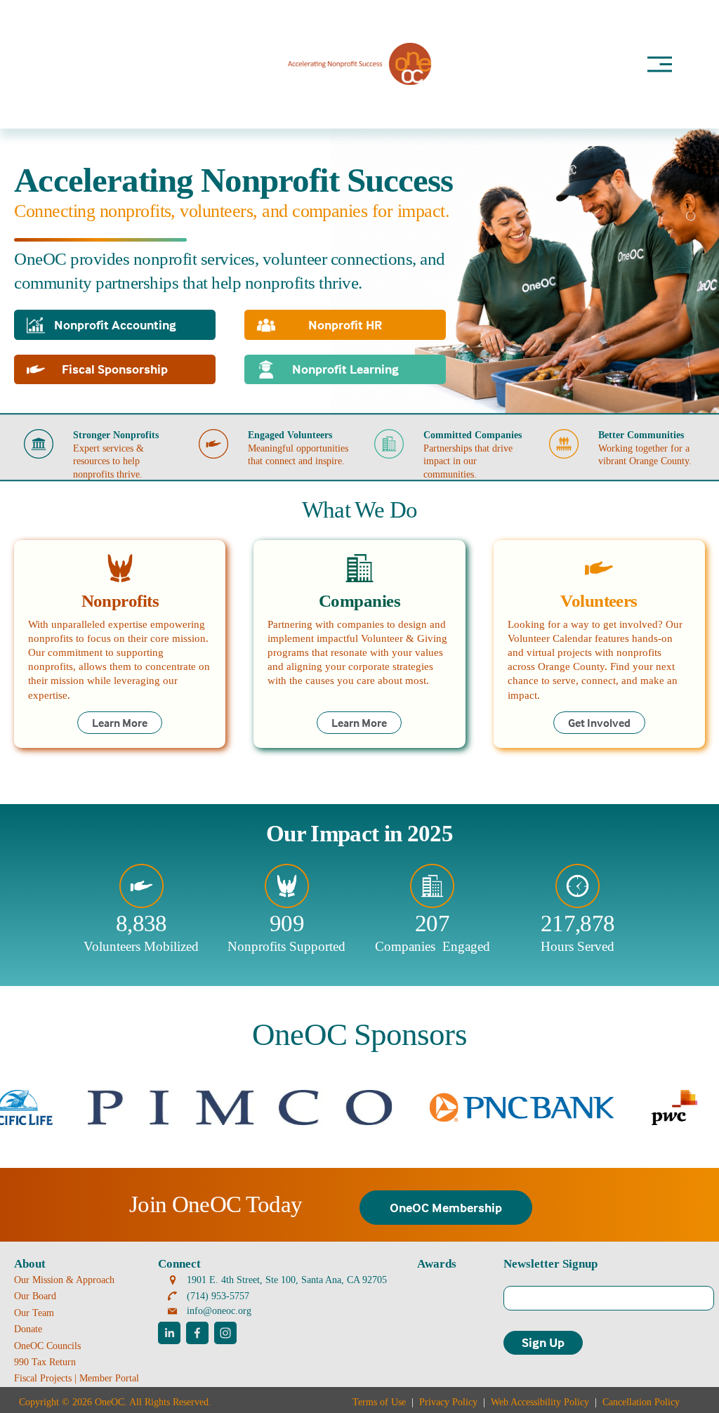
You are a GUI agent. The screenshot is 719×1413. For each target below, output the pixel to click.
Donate (28, 1328)
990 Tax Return (45, 1361)
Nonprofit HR (345, 325)
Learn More (119, 723)
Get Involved (599, 723)
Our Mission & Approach (64, 1279)
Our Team (34, 1312)
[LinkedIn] (169, 1333)
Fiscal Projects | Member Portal (76, 1378)
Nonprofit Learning (345, 369)
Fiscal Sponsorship (115, 369)
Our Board (35, 1295)
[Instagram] (225, 1333)
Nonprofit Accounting (115, 325)
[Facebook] (197, 1333)
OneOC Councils (47, 1345)
